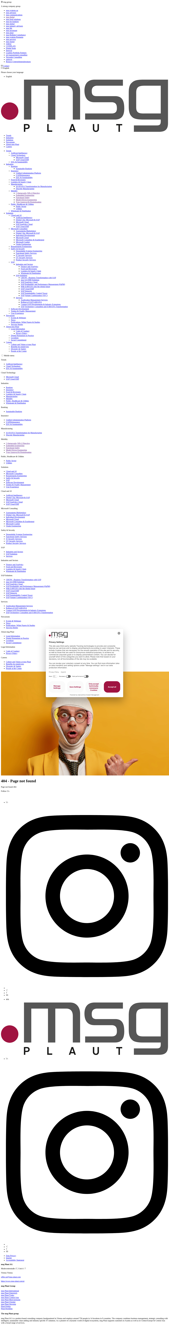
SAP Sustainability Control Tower (34, 293)
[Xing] (7, 990)
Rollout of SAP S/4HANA (31, 302)
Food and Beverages (29, 269)
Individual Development (25, 235)
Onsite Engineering (23, 244)
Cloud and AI (16, 215)
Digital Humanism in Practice (22, 335)
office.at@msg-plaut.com (11, 1277)
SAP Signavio (26, 291)
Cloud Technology (18, 155)
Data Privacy (11, 1256)
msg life (9, 28)
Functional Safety (23, 197)
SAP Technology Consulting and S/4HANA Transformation (44, 307)
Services (19, 298)
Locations (15, 338)
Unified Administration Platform (28, 173)
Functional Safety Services (26, 253)
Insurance (14, 171)
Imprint (9, 1258)
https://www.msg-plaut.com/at (12, 1281)
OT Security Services (24, 258)
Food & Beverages (18, 180)
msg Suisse (10, 42)
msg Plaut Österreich (9, 1293)
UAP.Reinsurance (23, 175)
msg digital (10, 17)
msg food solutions (13, 19)
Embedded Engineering (25, 195)
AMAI (8, 44)
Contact (6, 66)
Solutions (9, 140)
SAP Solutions (21, 275)
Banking (14, 166)
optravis (9, 59)
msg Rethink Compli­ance (16, 35)
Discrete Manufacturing (25, 189)
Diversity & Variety (18, 349)
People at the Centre (19, 351)
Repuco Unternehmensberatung (18, 62)
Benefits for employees (20, 347)
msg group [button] (16, 32)
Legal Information (18, 329)
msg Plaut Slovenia (8, 1304)
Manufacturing (16, 184)
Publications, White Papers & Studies (25, 322)
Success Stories (17, 324)
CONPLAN (11, 46)
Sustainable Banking (24, 169)
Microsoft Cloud (22, 157)
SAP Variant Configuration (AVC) (34, 295)
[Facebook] (6, 993)
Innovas (9, 50)
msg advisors (11, 13)
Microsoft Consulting (19, 229)
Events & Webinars (18, 318)
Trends (8, 135)
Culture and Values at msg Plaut (23, 344)
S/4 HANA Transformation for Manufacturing (34, 186)
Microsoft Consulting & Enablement (30, 240)
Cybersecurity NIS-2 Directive (28, 193)
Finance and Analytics (29, 266)
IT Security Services (24, 255)
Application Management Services (34, 300)
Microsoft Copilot (23, 242)
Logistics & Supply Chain (21, 182)
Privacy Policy (21, 333)
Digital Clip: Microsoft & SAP (28, 220)
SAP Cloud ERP (22, 160)
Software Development (20, 309)
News (13, 320)
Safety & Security (18, 249)
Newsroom (10, 142)
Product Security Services (26, 260)
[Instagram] (87, 988)
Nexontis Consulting (14, 57)
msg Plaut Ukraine (8, 1302)
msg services (11, 39)
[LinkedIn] (7, 802)
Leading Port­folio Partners (16, 53)
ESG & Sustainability (19, 162)
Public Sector (21, 206)
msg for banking (12, 22)
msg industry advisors (14, 26)
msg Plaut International (10, 1291)
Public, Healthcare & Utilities (22, 204)
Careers (9, 147)
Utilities (19, 209)
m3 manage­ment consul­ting (16, 55)
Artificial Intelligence (19, 153)
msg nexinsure (11, 30)
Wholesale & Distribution (21, 211)
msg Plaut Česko (7, 1295)
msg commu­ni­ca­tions (14, 15)
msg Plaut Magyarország (10, 1300)
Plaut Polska (6, 1306)
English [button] (12, 72)
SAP (13, 262)
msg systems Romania (14, 37)
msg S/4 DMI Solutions (30, 280)
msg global (10, 24)
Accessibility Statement (15, 1260)
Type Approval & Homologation (28, 202)
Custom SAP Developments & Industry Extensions (41, 304)
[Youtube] (7, 995)
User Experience (17, 313)
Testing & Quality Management (23, 311)
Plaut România (6, 1309)
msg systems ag (12, 10)
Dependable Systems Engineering (29, 251)
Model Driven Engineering (26, 200)
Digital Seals (11, 48)
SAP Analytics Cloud (24, 224)
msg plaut (9, 33)
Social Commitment (18, 340)
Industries (9, 138)
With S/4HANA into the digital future (35, 287)
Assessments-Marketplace (26, 231)
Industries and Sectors (24, 264)
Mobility (14, 191)
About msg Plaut (12, 144)
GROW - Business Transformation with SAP (38, 278)
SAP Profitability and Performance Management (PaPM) (43, 284)
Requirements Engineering (21, 246)
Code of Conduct (22, 331)
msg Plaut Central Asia (10, 1297)
